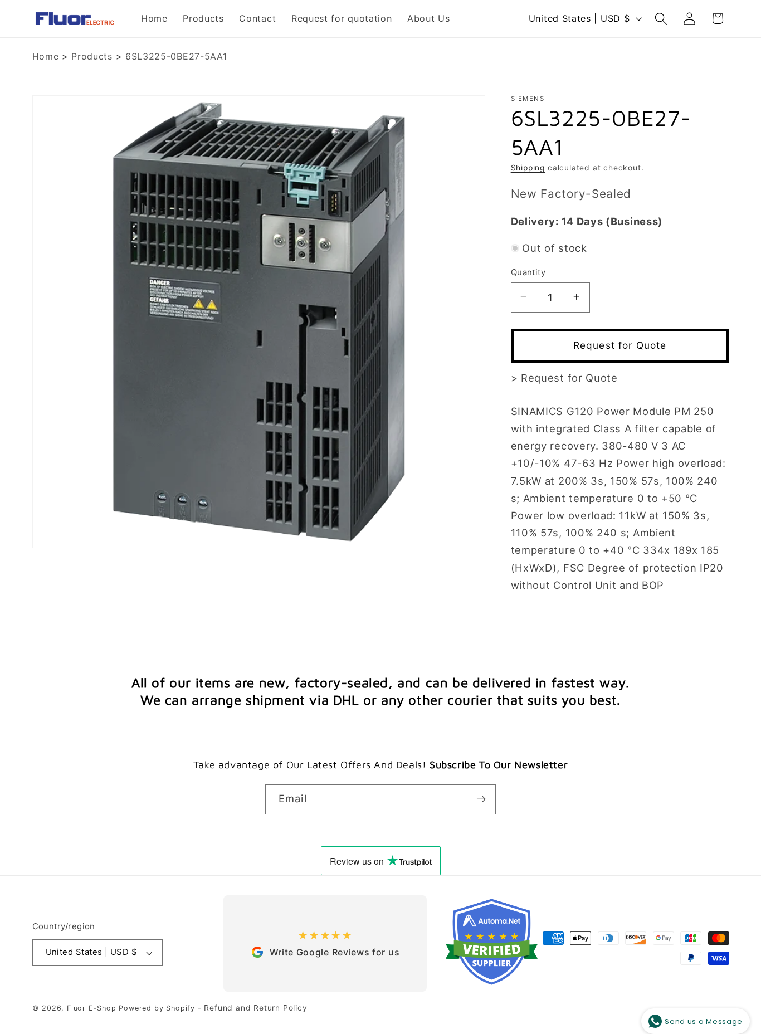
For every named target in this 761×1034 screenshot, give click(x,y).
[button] (661, 18)
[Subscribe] (481, 799)
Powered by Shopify (157, 1008)
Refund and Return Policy (255, 1007)
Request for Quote (620, 345)
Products (92, 56)
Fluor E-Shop (91, 1008)
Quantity (528, 272)
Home (45, 56)
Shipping (528, 167)
